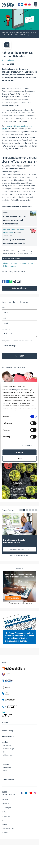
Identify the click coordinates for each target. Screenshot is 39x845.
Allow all (19, 452)
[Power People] (19, 674)
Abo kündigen (6, 808)
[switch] (33, 423)
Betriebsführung (7, 731)
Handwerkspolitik (8, 736)
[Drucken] (15, 281)
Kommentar (6, 329)
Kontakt (4, 812)
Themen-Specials (8, 780)
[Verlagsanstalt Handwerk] (19, 706)
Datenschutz (6, 816)
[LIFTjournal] (19, 693)
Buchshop (5, 833)
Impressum (5, 803)
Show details (27, 446)
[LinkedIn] (22, 4)
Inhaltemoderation (8, 828)
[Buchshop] (19, 699)
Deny (19, 459)
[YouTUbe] (25, 4)
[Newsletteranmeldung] (19, 586)
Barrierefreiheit (7, 820)
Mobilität (5, 742)
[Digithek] (19, 714)
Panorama (5, 764)
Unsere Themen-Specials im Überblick (19, 555)
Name (4, 307)
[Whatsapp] (11, 281)
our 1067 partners (16, 390)
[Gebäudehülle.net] (19, 668)
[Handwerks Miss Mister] (19, 680)
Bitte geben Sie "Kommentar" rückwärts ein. (17, 341)
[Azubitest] (19, 687)
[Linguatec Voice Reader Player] (6, 44)
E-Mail (4, 318)
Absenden (19, 356)
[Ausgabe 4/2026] (19, 473)
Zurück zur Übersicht (19, 288)
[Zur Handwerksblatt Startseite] (8, 4)
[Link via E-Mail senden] (19, 281)
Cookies (4, 824)
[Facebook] (19, 4)
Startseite (5, 799)
